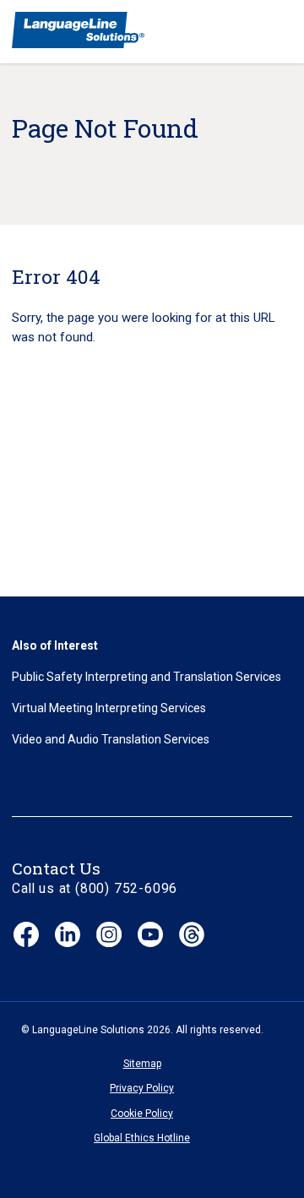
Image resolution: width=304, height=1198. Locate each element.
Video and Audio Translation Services (110, 739)
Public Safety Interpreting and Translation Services (146, 676)
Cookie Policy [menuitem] (142, 1113)
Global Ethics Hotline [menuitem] (142, 1138)
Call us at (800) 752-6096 (94, 888)
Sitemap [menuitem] (142, 1064)
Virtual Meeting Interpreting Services (109, 708)
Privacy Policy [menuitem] (142, 1088)
